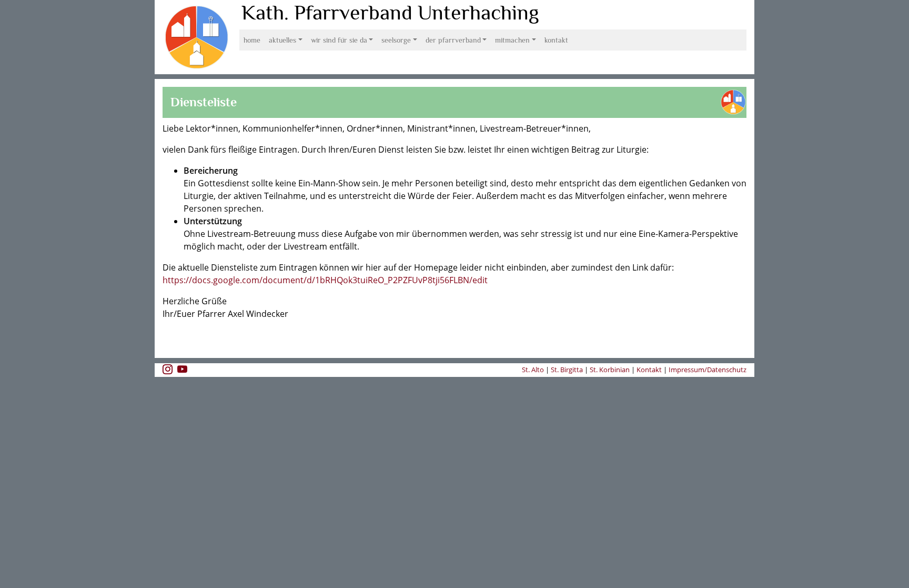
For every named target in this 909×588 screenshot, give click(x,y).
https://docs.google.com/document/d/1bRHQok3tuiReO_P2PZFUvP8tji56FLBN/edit (325, 280)
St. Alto (534, 369)
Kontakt (556, 40)
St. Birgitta (567, 369)
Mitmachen (512, 40)
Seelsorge (396, 40)
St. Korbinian (610, 369)
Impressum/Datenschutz (707, 369)
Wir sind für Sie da (339, 40)
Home (252, 40)
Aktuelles (282, 40)
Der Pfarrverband (453, 40)
